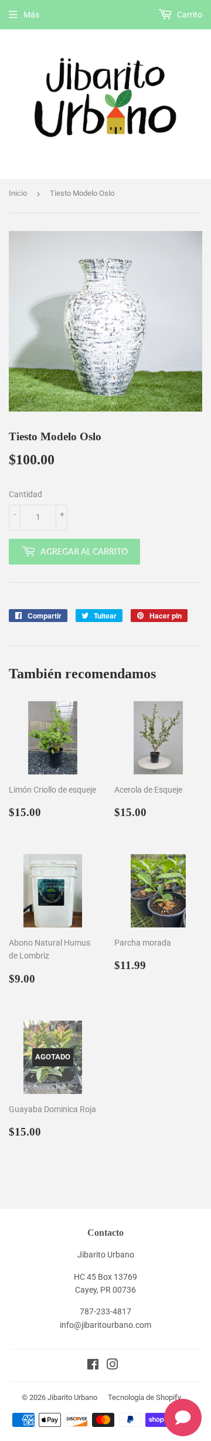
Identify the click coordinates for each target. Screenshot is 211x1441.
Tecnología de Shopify (144, 1397)
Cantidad (25, 494)
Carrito (188, 14)
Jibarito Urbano (72, 1397)
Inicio (18, 193)
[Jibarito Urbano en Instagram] (112, 1366)
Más (31, 14)
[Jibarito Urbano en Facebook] (93, 1366)
